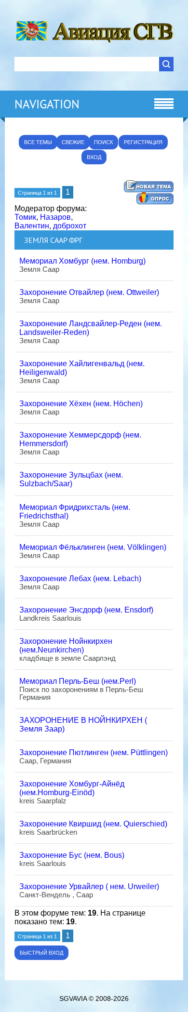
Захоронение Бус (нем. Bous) (71, 855)
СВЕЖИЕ (73, 142)
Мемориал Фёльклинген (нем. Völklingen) (92, 547)
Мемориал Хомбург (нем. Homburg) (82, 261)
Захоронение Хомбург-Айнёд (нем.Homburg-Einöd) (71, 788)
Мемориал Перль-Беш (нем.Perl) (77, 681)
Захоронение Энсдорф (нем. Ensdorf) (86, 610)
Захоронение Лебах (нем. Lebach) (80, 578)
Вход (94, 157)
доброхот (69, 226)
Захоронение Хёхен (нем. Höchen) (81, 403)
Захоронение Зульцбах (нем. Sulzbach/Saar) (71, 479)
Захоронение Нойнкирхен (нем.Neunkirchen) (65, 645)
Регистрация (143, 142)
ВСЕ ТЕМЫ (38, 142)
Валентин (31, 226)
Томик (25, 217)
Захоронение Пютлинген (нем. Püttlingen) (93, 752)
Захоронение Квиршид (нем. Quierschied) (93, 824)
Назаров (55, 217)
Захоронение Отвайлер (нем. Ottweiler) (89, 292)
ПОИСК (103, 142)
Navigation (47, 104)
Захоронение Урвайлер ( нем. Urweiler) (89, 886)
